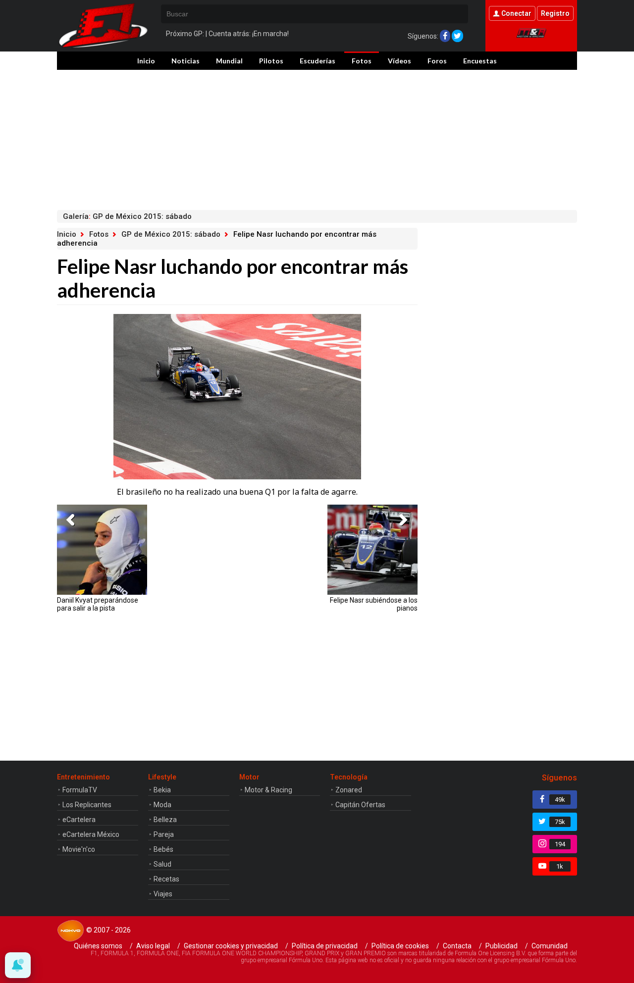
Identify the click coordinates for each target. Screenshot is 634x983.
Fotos (361, 60)
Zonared (348, 790)
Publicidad (501, 946)
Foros (437, 60)
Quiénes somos (98, 946)
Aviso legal (153, 946)
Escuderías (317, 60)
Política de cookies (400, 946)
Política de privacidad (325, 946)
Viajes (163, 894)
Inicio (146, 60)
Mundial (229, 60)
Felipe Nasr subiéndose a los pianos (374, 604)
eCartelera (79, 820)
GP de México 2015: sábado (170, 234)
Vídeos (399, 60)
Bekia (162, 790)
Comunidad (549, 946)
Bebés (163, 849)
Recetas (166, 879)
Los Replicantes (86, 805)
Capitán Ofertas (360, 805)
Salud (162, 864)
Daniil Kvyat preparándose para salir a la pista (97, 604)
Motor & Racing (268, 790)
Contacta (457, 946)
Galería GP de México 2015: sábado (127, 216)
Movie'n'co (78, 849)
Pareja (164, 834)
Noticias (185, 60)
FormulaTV (79, 790)
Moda (162, 805)
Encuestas (480, 60)
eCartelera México (90, 834)
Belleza (165, 820)
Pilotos (271, 60)
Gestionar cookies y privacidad (231, 946)
